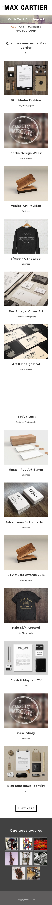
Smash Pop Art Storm (26, 469)
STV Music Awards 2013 (26, 575)
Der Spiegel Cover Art (26, 311)
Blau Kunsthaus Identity (26, 786)
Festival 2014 (26, 417)
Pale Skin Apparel (26, 627)
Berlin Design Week (26, 153)
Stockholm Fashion (26, 100)
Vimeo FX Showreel (26, 258)
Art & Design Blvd (26, 364)
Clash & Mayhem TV (26, 680)
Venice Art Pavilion (26, 206)
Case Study (26, 733)
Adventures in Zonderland (26, 522)
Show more (26, 808)
